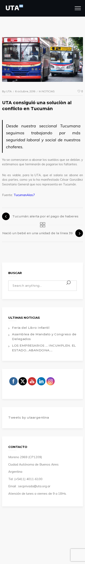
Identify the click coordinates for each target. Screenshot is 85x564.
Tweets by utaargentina (28, 417)
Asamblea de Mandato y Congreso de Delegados (44, 336)
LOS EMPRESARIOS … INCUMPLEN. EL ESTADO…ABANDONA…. (44, 348)
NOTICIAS (48, 91)
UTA (9, 91)
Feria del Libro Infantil (31, 328)
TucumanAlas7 (24, 195)
